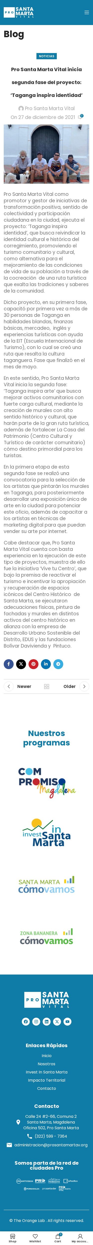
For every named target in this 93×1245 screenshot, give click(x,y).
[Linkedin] (47, 1022)
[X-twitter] (57, 1022)
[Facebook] (26, 1022)
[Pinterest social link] (33, 664)
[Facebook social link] (9, 664)
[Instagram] (36, 1022)
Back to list (46, 686)
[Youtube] (67, 1022)
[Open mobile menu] (87, 12)
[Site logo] (18, 12)
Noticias (46, 56)
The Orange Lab (29, 1220)
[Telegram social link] (58, 664)
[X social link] (21, 664)
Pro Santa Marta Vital (50, 108)
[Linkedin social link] (46, 664)
